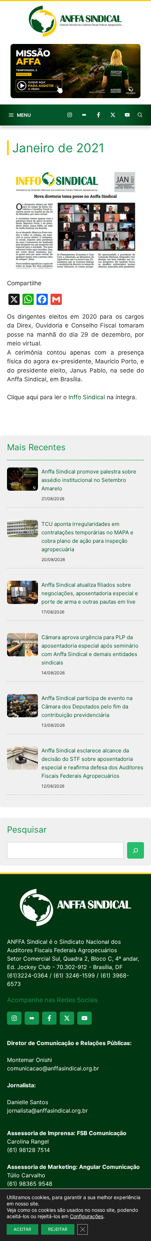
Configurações (86, 1216)
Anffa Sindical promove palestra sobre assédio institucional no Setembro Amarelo (88, 480)
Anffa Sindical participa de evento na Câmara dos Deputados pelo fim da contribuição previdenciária (86, 706)
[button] (140, 115)
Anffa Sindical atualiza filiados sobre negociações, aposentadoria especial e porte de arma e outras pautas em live (89, 593)
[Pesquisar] (135, 850)
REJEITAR (57, 1229)
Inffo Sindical (86, 397)
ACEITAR (22, 1229)
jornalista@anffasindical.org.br (47, 1110)
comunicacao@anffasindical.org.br (53, 1068)
